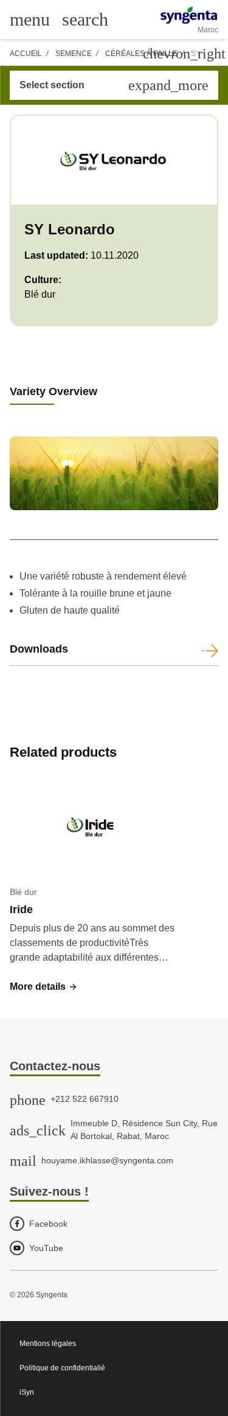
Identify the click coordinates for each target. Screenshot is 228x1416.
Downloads (39, 649)
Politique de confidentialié (62, 1368)
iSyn (26, 1392)
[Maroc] (188, 15)
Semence (73, 53)
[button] (44, 987)
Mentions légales (47, 1343)
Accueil (26, 53)
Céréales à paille (141, 53)
